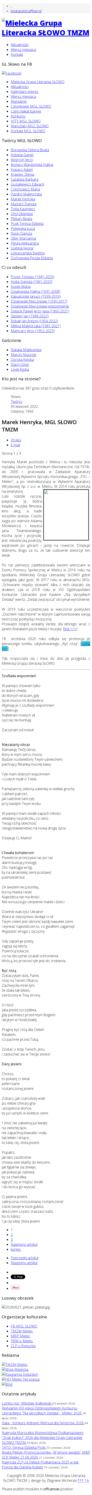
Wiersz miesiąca (23, 49)
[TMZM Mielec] (15, 1364)
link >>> (70, 628)
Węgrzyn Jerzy (22, 159)
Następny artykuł (24, 1244)
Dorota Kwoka (22, 359)
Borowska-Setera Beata (30, 149)
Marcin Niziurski (23, 354)
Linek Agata (20, 369)
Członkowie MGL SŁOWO (31, 106)
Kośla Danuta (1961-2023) (31, 281)
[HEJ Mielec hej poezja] (21, 1379)
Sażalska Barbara (24, 179)
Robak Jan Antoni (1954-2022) (34, 320)
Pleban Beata (21, 218)
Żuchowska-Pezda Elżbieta (32, 257)
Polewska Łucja (23, 228)
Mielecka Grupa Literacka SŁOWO (37, 81)
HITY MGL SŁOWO (26, 121)
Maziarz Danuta (23, 203)
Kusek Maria (21, 286)
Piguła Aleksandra (25, 243)
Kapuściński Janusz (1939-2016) (36, 296)
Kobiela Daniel (22, 154)
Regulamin (19, 101)
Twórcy (16, 401)
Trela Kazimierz (23, 208)
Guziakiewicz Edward (27, 184)
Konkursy (18, 116)
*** (80, 1480)
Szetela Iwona (22, 248)
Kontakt (17, 54)
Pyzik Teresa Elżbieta (27, 223)
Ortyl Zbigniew (22, 213)
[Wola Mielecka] (15, 1369)
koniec (16, 1249)
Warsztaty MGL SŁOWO (30, 126)
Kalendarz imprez (24, 91)
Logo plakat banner (26, 111)
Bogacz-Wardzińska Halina (32, 164)
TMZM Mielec (22, 1331)
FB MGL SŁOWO (24, 1326)
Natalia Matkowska (26, 349)
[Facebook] (11, 73)
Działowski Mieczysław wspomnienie (40, 306)
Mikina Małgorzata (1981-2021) (36, 325)
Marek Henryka (23, 199)
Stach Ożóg (20, 364)
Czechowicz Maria (25, 189)
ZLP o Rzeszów (23, 1345)
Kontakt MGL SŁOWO (28, 130)
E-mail (15, 444)
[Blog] (7, 1384)
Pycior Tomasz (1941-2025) (32, 276)
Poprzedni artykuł (24, 1257)
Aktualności (20, 44)
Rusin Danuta (21, 233)
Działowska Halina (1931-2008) (35, 291)
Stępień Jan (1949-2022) (30, 316)
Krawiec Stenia (22, 174)
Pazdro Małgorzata (26, 194)
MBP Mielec (20, 1336)
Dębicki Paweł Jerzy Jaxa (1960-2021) (40, 311)
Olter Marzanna (23, 238)
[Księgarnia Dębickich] (20, 1374)
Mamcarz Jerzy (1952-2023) (33, 330)
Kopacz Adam (22, 169)
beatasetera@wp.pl (26, 10)
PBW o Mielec (22, 1340)
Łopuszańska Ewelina (28, 253)
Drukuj (16, 440)
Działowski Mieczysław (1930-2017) (39, 301)
